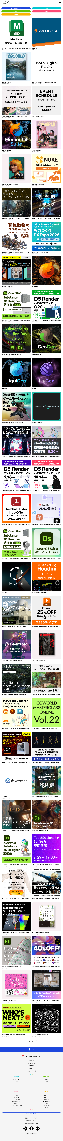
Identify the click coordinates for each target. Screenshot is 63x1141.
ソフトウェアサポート (16, 1086)
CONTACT (32, 1066)
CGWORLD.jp (47, 1084)
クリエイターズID (31, 1071)
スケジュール (47, 1105)
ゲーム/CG (16, 1097)
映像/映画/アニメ (16, 1101)
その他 (46, 1107)
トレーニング (47, 1099)
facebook (31, 1128)
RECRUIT (31, 1068)
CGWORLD (46, 1076)
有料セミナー (47, 1095)
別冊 (47, 1082)
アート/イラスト (16, 1099)
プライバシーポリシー (31, 1120)
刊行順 (16, 1095)
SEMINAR (47, 1092)
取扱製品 (16, 1076)
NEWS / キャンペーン (31, 1113)
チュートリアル (46, 1101)
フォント (16, 1082)
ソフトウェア (16, 1079)
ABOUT (31, 1060)
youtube (38, 1128)
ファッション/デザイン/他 (16, 1105)
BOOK (16, 1092)
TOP (33, 1049)
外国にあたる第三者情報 (31, 1123)
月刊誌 (46, 1079)
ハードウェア (16, 1084)
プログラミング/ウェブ (16, 1103)
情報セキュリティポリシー (31, 1118)
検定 (47, 1103)
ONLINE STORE (31, 1063)
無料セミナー (47, 1097)
